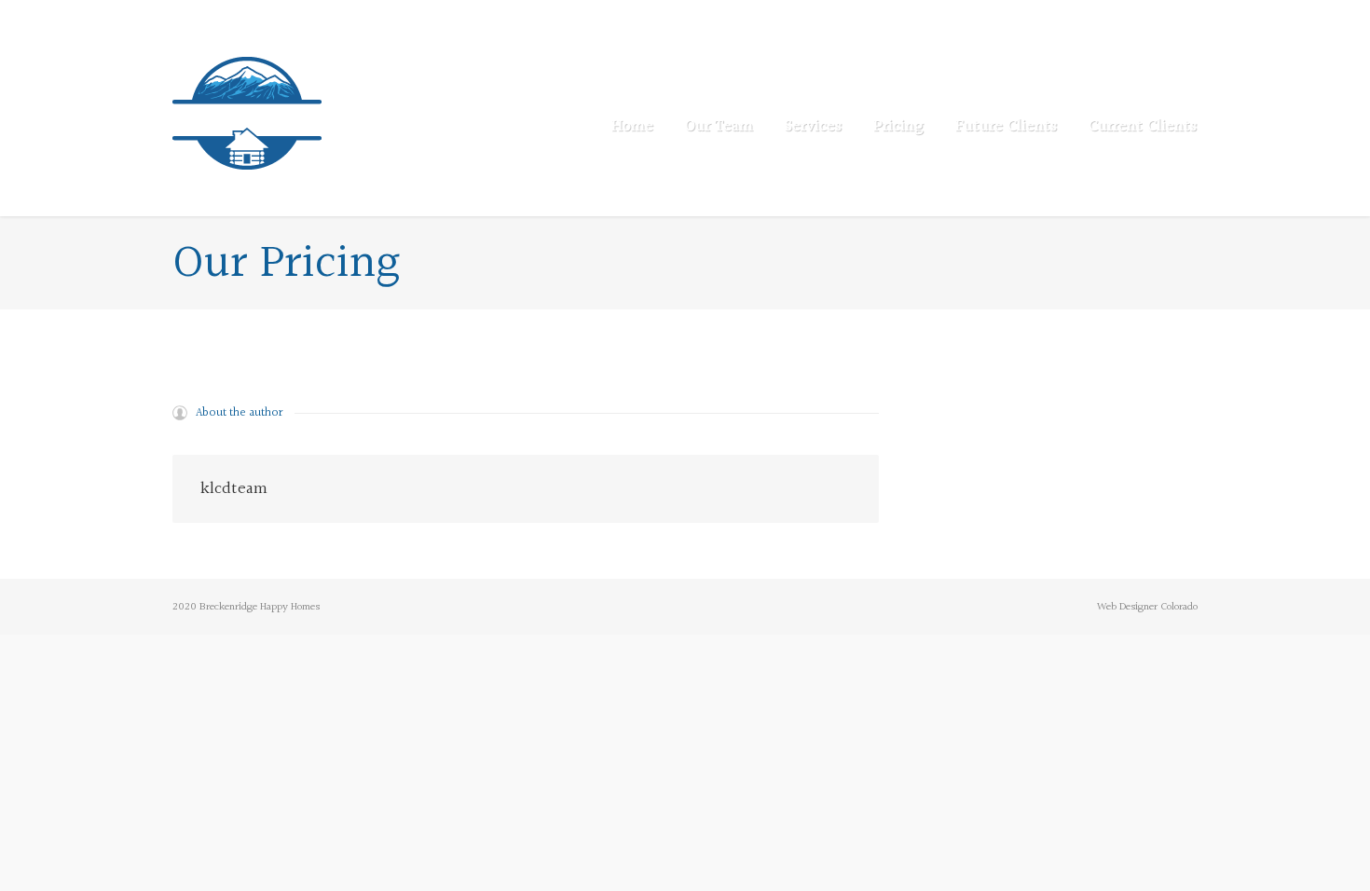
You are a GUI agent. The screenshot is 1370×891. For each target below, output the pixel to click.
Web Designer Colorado (1147, 607)
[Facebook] (1185, 18)
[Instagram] (1161, 18)
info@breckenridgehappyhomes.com (382, 18)
